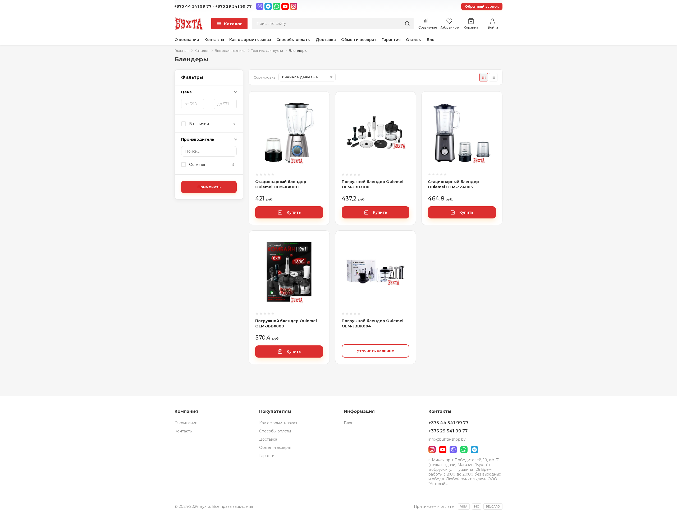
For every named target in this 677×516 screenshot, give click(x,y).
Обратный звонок (482, 6)
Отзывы (414, 39)
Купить (294, 212)
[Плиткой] (483, 77)
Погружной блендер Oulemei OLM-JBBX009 (286, 323)
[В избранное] (319, 120)
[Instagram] (293, 6)
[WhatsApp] (276, 6)
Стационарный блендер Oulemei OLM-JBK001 (280, 184)
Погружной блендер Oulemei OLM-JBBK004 (372, 323)
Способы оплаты (293, 39)
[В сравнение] (319, 106)
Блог (432, 39)
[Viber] (259, 6)
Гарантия (391, 39)
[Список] (493, 77)
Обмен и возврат (358, 39)
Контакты (214, 39)
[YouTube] (285, 6)
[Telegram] (268, 6)
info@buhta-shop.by (447, 439)
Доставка (326, 39)
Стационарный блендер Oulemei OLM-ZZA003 (453, 184)
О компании (187, 39)
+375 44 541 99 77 (193, 6)
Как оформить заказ (250, 39)
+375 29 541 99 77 (234, 6)
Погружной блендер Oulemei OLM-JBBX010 (372, 184)
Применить (209, 187)
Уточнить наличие (375, 351)
